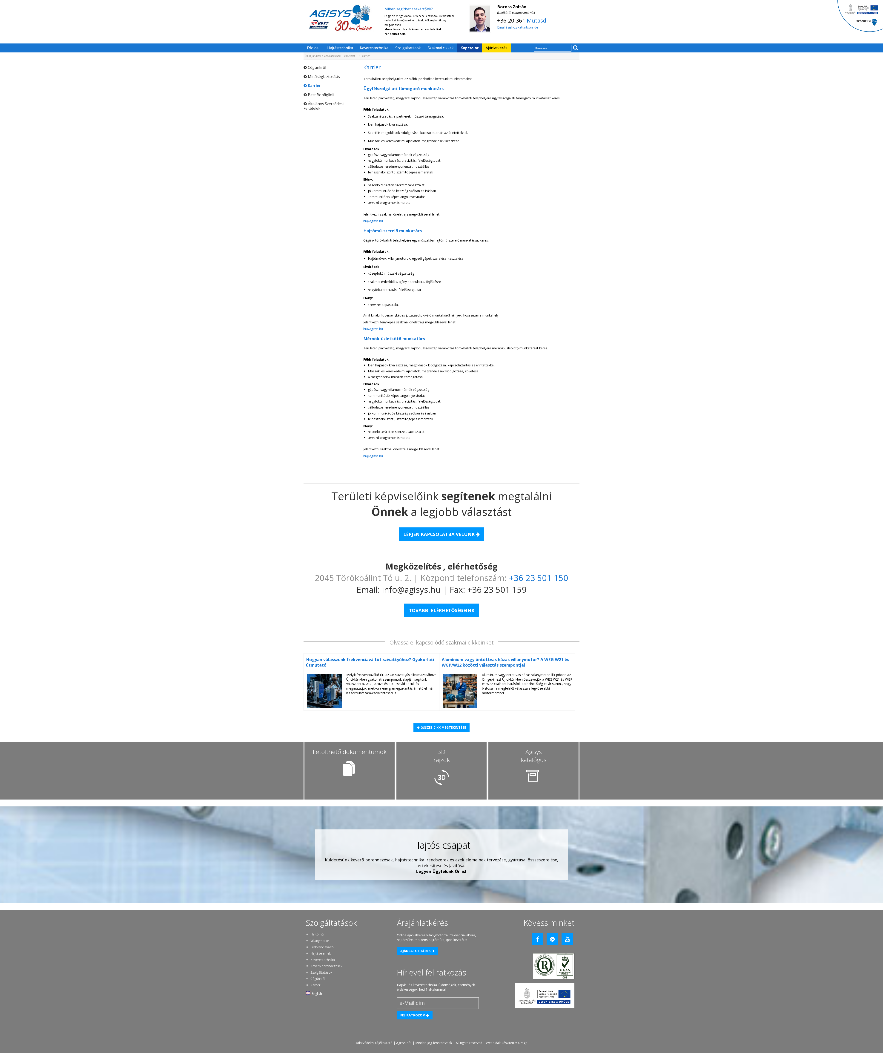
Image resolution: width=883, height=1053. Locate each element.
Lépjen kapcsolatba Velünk (439, 534)
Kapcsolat (470, 47)
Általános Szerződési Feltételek (324, 106)
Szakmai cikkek (441, 47)
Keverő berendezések (326, 966)
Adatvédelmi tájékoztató (374, 1043)
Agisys (533, 756)
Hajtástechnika (340, 47)
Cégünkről (317, 67)
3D (441, 756)
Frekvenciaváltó (322, 947)
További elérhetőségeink (441, 610)
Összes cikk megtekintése (443, 727)
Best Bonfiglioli (321, 94)
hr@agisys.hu (373, 221)
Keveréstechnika (374, 47)
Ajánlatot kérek (416, 951)
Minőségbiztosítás (324, 76)
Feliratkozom (413, 1015)
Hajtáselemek (320, 953)
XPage (522, 1043)
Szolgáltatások (408, 47)
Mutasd (536, 20)
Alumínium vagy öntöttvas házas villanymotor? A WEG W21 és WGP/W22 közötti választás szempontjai (505, 662)
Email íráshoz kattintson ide (517, 27)
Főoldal (313, 47)
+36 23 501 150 (538, 578)
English (317, 993)
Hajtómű (317, 934)
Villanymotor (319, 940)
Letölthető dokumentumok (350, 752)
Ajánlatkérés (496, 47)
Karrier (366, 56)
